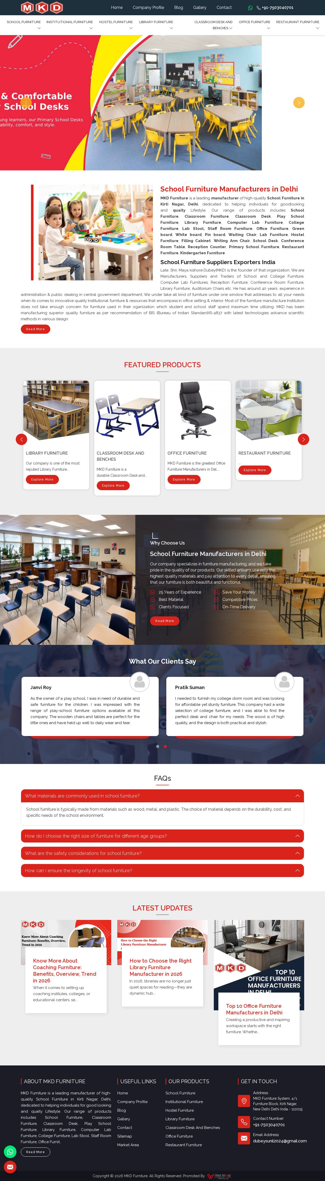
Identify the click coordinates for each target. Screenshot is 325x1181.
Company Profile (148, 7)
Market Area (128, 1145)
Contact (224, 7)
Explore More (42, 479)
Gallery (199, 7)
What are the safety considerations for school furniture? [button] (83, 853)
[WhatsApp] (10, 1151)
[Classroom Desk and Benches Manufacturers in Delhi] (128, 411)
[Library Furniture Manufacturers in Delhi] (57, 411)
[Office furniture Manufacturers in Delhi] (199, 411)
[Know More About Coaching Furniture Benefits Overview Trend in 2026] (66, 942)
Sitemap (124, 1136)
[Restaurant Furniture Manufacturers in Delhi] (270, 411)
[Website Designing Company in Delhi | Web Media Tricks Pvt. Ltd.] (219, 1176)
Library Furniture (156, 22)
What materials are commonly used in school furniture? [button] (82, 796)
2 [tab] (165, 746)
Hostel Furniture (116, 22)
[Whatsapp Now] (250, 8)
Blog (178, 7)
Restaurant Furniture (297, 22)
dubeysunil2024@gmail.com (280, 1141)
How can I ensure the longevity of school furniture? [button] (78, 870)
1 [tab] (157, 746)
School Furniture (24, 22)
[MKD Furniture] (42, 7)
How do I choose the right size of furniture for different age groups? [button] (96, 836)
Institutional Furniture (69, 22)
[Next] (303, 439)
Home (117, 7)
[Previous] (21, 439)
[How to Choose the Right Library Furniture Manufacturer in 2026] (162, 942)
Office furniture (254, 22)
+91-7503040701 (277, 7)
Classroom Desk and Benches (213, 25)
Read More (35, 329)
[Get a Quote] (10, 1167)
